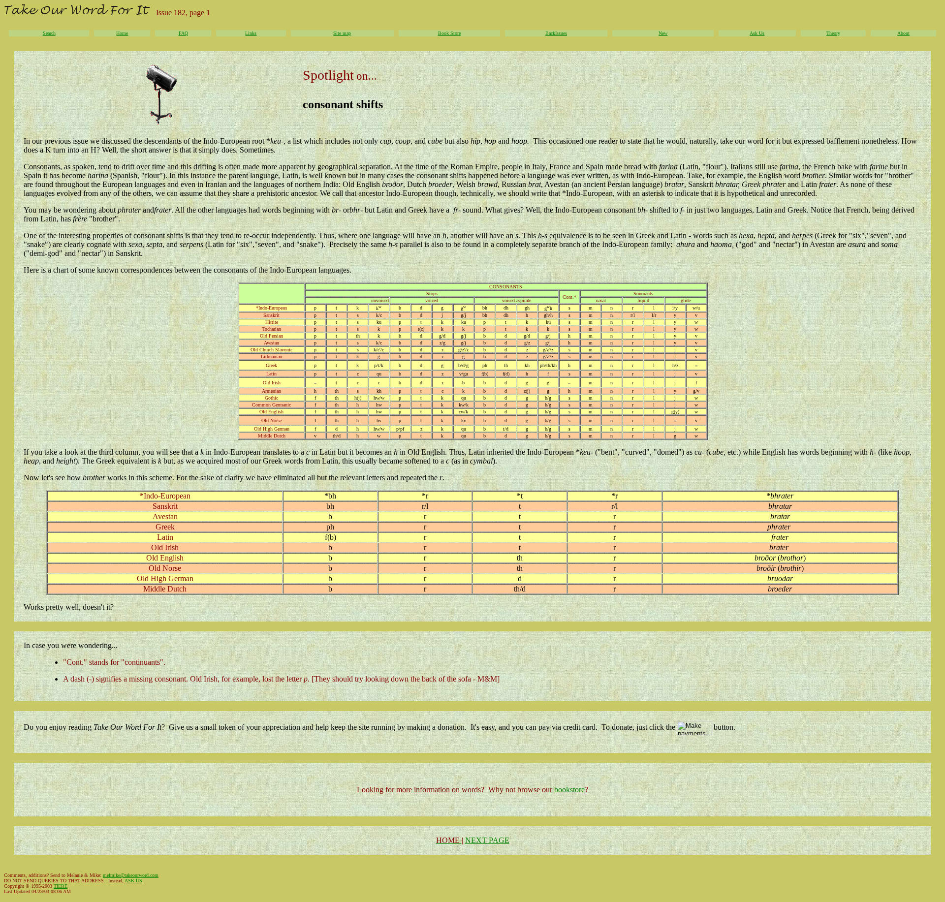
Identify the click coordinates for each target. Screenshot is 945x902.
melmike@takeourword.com (130, 875)
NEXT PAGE (487, 840)
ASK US (133, 880)
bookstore (569, 789)
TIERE (60, 886)
